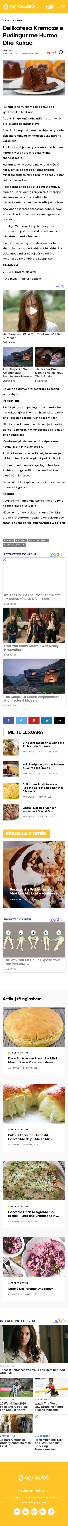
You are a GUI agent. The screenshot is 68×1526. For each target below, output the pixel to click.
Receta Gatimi (13, 21)
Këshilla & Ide (21, 884)
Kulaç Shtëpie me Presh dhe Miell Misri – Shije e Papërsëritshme (32, 1060)
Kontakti (42, 1490)
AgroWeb (8, 51)
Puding (21, 540)
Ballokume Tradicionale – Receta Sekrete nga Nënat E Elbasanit (43, 788)
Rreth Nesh (26, 1490)
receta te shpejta (15, 545)
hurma (9, 540)
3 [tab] (60, 846)
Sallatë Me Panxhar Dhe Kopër (30, 1288)
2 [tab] (57, 846)
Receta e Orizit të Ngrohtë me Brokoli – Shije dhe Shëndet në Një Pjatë (33, 1214)
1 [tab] (55, 847)
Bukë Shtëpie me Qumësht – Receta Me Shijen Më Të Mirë (30, 1137)
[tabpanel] (34, 874)
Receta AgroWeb (39, 540)
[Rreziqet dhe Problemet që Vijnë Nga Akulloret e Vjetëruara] (34, 874)
